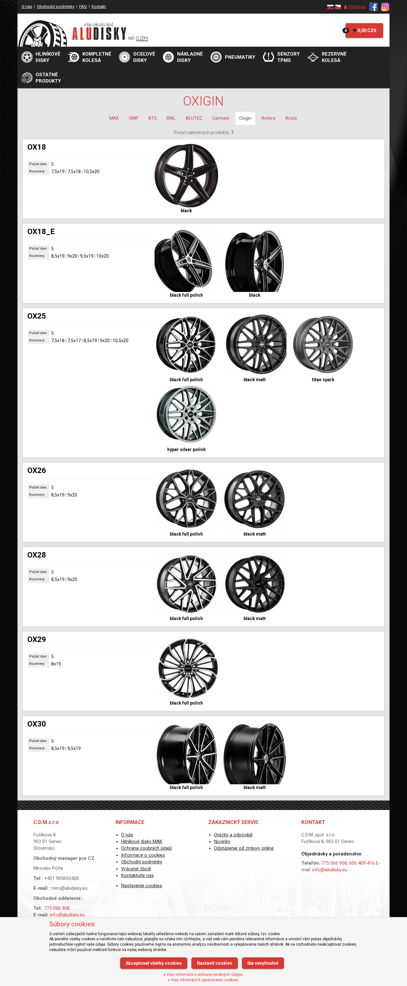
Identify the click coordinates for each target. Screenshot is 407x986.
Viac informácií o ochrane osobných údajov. (205, 974)
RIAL (171, 118)
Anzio (291, 118)
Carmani (220, 118)
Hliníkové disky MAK (141, 841)
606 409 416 (362, 863)
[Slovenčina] (330, 6)
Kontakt (99, 6)
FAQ (83, 6)
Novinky (222, 841)
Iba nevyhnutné (263, 963)
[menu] (353, 7)
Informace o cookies (143, 855)
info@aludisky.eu (67, 915)
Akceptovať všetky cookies (154, 963)
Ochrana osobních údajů (146, 848)
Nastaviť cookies (214, 963)
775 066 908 (57, 908)
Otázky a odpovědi (233, 835)
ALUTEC (194, 118)
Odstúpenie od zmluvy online (244, 848)
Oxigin (245, 118)
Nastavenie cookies (141, 885)
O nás (27, 6)
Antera (268, 118)
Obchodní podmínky (55, 6)
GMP (133, 118)
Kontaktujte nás (137, 875)
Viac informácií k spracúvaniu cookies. (204, 980)
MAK (114, 118)
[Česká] (338, 6)
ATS (152, 118)
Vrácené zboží (136, 869)
